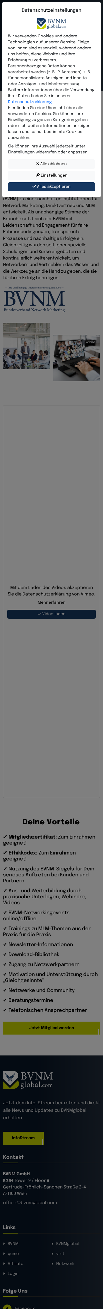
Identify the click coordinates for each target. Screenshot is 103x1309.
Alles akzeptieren (53, 187)
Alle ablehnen (53, 164)
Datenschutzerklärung (30, 102)
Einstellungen (54, 175)
